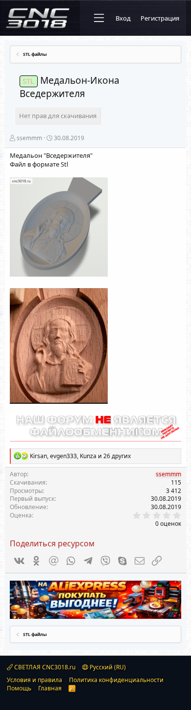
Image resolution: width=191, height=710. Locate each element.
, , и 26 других (80, 456)
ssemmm (29, 138)
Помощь (19, 688)
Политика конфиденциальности (116, 680)
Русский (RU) (107, 667)
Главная (50, 688)
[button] (99, 18)
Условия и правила (34, 680)
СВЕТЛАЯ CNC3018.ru (44, 667)
